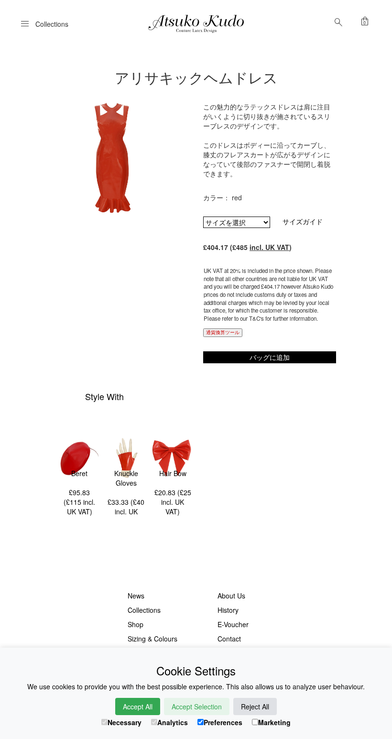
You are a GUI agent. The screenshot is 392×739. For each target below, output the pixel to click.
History (228, 610)
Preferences (223, 722)
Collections (144, 610)
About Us (231, 595)
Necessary (125, 722)
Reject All (255, 706)
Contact (229, 638)
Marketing (274, 722)
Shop (135, 624)
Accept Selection (197, 706)
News (136, 595)
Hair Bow (172, 473)
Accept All (137, 706)
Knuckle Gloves (126, 478)
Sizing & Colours (152, 638)
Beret (79, 473)
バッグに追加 (270, 357)
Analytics (172, 722)
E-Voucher (233, 624)
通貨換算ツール (223, 332)
